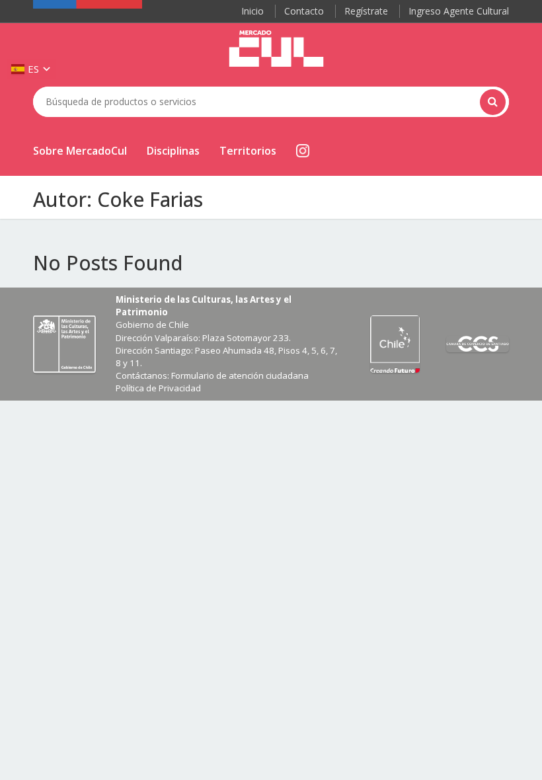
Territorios (247, 150)
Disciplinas (173, 150)
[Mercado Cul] (276, 49)
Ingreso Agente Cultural (458, 11)
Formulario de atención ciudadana (240, 375)
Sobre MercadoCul (80, 150)
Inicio (252, 11)
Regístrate (366, 11)
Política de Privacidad (158, 388)
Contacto (304, 11)
